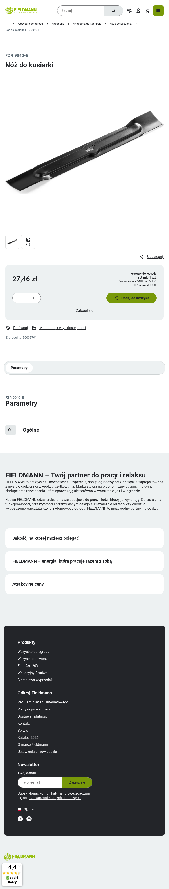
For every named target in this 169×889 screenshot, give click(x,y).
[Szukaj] (113, 11)
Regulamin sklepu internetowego (43, 702)
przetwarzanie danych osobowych (54, 798)
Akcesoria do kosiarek (87, 23)
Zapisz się (77, 782)
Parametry (19, 368)
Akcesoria (58, 23)
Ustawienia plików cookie (37, 752)
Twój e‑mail (27, 773)
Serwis (23, 730)
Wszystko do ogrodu (30, 23)
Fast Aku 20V (28, 666)
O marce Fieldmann (33, 744)
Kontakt (24, 723)
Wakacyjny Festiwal (33, 673)
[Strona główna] (7, 24)
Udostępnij (155, 257)
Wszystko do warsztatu (36, 659)
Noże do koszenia (121, 23)
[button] (131, 298)
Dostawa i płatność (33, 716)
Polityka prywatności (34, 709)
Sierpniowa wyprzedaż (35, 680)
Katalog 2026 (28, 737)
